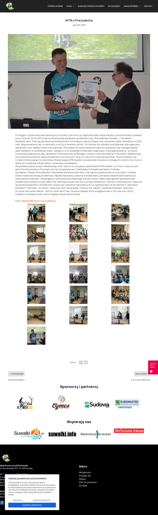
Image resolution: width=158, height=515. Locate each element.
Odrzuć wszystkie (41, 500)
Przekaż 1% (85, 475)
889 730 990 (8, 474)
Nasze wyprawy (131, 6)
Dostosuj (17, 500)
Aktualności (114, 6)
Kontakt (148, 6)
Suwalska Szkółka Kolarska (91, 6)
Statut (82, 479)
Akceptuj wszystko (32, 505)
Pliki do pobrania (88, 482)
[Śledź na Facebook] (2, 503)
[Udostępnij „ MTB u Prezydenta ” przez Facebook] (80, 362)
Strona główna (55, 6)
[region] (32, 492)
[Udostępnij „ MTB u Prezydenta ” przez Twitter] (85, 362)
